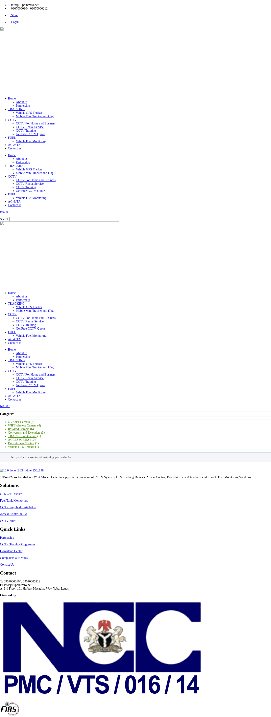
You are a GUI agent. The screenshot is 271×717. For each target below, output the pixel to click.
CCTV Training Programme (17, 544)
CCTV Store (8, 520)
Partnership (23, 105)
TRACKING (16, 109)
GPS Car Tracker (11, 493)
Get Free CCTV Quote (30, 134)
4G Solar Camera (19, 422)
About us (21, 102)
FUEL (12, 137)
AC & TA (14, 144)
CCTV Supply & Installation (18, 507)
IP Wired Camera (18, 429)
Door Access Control (21, 443)
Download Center (11, 551)
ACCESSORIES (19, 439)
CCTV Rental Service (30, 127)
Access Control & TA (13, 514)
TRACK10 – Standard (22, 436)
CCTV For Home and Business (36, 123)
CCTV (12, 119)
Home (12, 98)
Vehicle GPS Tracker (29, 112)
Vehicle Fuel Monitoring (31, 141)
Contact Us (7, 564)
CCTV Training (26, 130)
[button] (135, 215)
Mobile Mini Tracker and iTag (35, 116)
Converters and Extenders (24, 432)
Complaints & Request (14, 557)
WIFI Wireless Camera (22, 425)
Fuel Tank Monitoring (14, 500)
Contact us (14, 148)
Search (4, 219)
